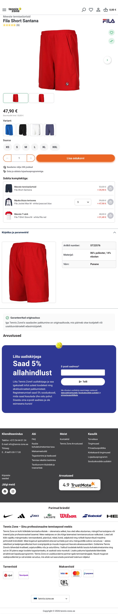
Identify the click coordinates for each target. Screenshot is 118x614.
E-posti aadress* (70, 366)
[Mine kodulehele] (15, 10)
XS (9, 147)
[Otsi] (83, 9)
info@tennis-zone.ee (18, 444)
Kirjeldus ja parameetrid (15, 232)
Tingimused (93, 443)
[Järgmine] (107, 60)
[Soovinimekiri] (90, 10)
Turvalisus (93, 439)
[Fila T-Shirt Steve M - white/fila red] (8, 215)
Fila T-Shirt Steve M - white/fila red (30, 217)
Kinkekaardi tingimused (99, 452)
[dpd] (8, 575)
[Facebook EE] (5, 491)
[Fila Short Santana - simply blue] (9, 130)
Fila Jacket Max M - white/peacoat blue (32, 203)
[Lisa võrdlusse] (111, 41)
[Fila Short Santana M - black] (23, 130)
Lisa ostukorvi (75, 158)
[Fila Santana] (50, 130)
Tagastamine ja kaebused (44, 455)
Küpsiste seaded (5, 477)
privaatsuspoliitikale (69, 395)
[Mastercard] (76, 573)
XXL (56, 147)
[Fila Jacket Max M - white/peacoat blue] (8, 202)
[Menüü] (4, 9)
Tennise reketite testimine (44, 460)
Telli (85, 381)
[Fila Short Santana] (36, 130)
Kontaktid (64, 439)
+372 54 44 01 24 (18, 440)
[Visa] (64, 573)
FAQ (34, 439)
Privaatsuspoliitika (97, 448)
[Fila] (109, 21)
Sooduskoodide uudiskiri (88, 393)
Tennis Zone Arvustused (71, 443)
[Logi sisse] (98, 9)
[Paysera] (88, 573)
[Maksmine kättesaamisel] (64, 582)
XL (45, 147)
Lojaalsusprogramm (97, 457)
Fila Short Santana (23, 190)
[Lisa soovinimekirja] (111, 32)
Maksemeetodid (39, 451)
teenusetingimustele (69, 393)
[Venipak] (24, 575)
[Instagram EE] (13, 491)
